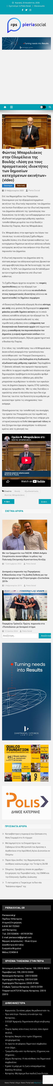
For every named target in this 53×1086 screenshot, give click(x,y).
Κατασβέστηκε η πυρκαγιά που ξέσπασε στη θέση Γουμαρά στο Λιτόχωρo (26, 836)
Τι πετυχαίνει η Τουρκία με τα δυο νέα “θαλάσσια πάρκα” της (23, 884)
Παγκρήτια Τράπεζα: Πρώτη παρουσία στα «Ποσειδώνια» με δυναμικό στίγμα (23, 625)
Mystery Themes (41, 1083)
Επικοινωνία (39, 6)
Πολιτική (21, 186)
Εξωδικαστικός (32, 491)
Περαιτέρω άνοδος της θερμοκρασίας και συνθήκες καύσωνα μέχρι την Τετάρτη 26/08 (26, 862)
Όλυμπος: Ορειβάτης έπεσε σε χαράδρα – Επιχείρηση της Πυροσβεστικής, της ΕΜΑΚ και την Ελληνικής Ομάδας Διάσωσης (27, 873)
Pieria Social (34, 190)
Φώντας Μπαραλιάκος (14, 495)
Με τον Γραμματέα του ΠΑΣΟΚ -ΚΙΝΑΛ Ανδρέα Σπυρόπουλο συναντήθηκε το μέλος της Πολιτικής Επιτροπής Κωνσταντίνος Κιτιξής (24, 556)
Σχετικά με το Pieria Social (20, 6)
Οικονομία (8, 186)
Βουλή (17, 491)
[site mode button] (43, 107)
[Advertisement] (26, 78)
